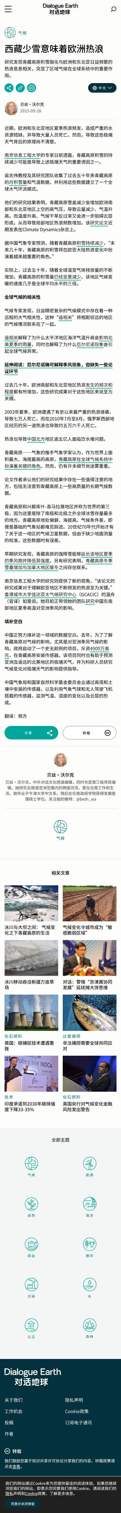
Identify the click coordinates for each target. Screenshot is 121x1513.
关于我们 (14, 1399)
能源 (90, 1174)
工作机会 (14, 1411)
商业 (31, 1255)
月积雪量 (18, 182)
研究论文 (99, 222)
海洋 (90, 1215)
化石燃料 (14, 1036)
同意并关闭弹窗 (23, 1503)
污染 (31, 1296)
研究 (90, 601)
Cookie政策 (77, 1411)
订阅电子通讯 (78, 1422)
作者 (9, 1433)
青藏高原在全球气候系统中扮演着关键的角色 (59, 462)
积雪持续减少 (90, 242)
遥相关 (65, 317)
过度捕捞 (72, 1036)
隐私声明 (74, 1399)
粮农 (90, 1255)
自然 (31, 1215)
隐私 (9, 1493)
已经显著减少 (67, 276)
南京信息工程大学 (23, 154)
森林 (90, 1336)
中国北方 (36, 438)
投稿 (9, 1422)
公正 (31, 1336)
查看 (16, 1466)
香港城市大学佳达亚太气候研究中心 (41, 594)
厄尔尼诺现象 (90, 344)
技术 (9, 1097)
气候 (31, 1174)
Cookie (31, 1493)
